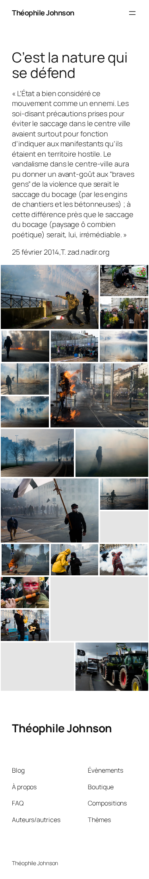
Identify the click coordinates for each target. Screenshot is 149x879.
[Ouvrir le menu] (132, 13)
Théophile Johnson (43, 12)
